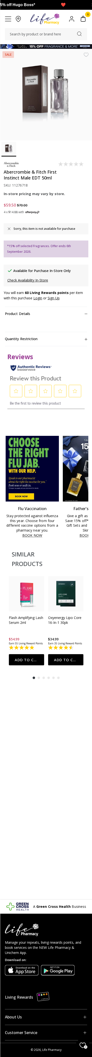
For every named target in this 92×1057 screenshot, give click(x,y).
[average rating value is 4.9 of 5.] (22, 647)
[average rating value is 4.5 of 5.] (61, 647)
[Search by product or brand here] (79, 34)
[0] (83, 19)
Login (37, 298)
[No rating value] (71, 164)
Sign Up (54, 298)
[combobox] (46, 34)
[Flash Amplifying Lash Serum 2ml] (26, 593)
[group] (26, 620)
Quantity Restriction (21, 338)
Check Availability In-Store (27, 280)
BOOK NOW (32, 535)
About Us (13, 1017)
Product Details (17, 313)
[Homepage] (44, 18)
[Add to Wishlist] (86, 54)
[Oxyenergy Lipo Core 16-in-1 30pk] (65, 593)
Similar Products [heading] (27, 558)
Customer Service (21, 1032)
